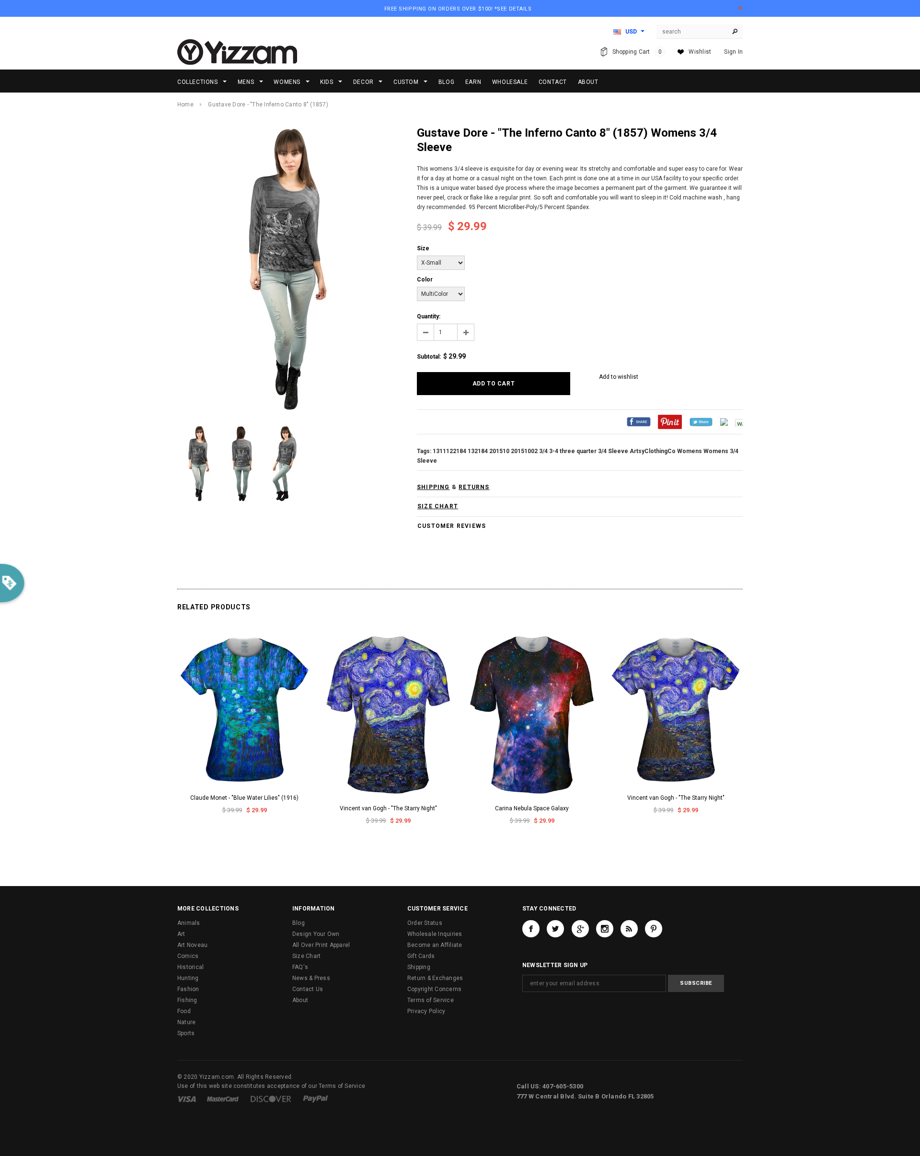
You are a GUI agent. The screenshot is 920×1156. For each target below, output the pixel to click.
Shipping (418, 967)
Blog (298, 923)
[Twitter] (701, 421)
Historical (190, 967)
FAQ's (300, 967)
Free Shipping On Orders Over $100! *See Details (458, 9)
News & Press (311, 978)
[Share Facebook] (639, 421)
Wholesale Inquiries (434, 934)
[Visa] (186, 1098)
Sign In (733, 51)
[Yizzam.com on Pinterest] (653, 928)
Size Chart (306, 956)
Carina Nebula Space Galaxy (532, 808)
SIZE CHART (437, 506)
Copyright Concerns (434, 989)
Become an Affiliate (434, 945)
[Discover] (271, 1098)
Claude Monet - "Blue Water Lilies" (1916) (244, 797)
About (300, 1000)
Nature (186, 1022)
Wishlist (700, 51)
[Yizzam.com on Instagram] (604, 928)
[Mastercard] (223, 1098)
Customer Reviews (451, 526)
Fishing (187, 1000)
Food (184, 1011)
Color (425, 279)
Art (181, 934)
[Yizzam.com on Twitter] (555, 928)
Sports (186, 1033)
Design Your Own (316, 934)
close (740, 8)
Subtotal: (429, 356)
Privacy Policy (426, 1011)
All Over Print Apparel (321, 945)
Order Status (424, 923)
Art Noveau (192, 945)
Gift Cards (421, 956)
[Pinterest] (670, 421)
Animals (188, 923)
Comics (187, 956)
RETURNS (474, 487)
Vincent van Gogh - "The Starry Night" (388, 808)
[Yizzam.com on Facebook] (531, 928)
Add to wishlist (618, 377)
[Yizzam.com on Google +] (580, 928)
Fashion (188, 989)
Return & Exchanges (435, 978)
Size (423, 248)
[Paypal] (315, 1098)
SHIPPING (433, 487)
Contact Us (307, 989)
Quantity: (428, 316)
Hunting (188, 978)
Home (185, 104)
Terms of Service (430, 1000)
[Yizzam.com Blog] (629, 928)
